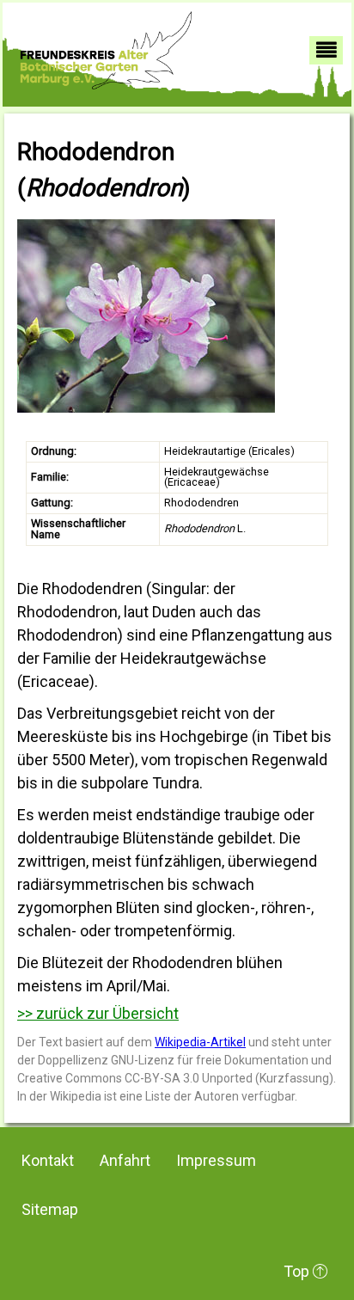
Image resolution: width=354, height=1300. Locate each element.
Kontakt (47, 1160)
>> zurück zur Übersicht (98, 1013)
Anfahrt (125, 1160)
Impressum (216, 1160)
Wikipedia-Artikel (200, 1042)
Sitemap (49, 1209)
